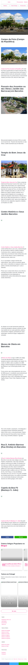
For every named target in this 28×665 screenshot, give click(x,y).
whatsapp (23, 663)
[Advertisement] (14, 128)
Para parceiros (20, 2)
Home (9, 2)
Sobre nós (4, 624)
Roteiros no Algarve (6, 635)
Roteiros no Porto (5, 632)
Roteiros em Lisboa (5, 633)
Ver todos (9, 594)
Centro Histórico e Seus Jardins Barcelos (12, 247)
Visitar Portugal (14, 5)
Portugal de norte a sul (6, 619)
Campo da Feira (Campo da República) (11, 68)
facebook (4, 663)
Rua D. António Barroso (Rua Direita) (12, 458)
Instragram (4, 654)
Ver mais (14, 611)
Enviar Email (4, 622)
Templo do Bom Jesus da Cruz (9, 182)
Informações (4, 621)
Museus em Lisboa (5, 644)
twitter (14, 663)
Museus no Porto (5, 646)
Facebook (4, 652)
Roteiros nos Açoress (6, 638)
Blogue (4, 546)
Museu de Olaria (6, 357)
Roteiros (25, 2)
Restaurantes (23, 5)
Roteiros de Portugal (6, 630)
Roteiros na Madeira (6, 636)
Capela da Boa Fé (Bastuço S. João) (10, 521)
